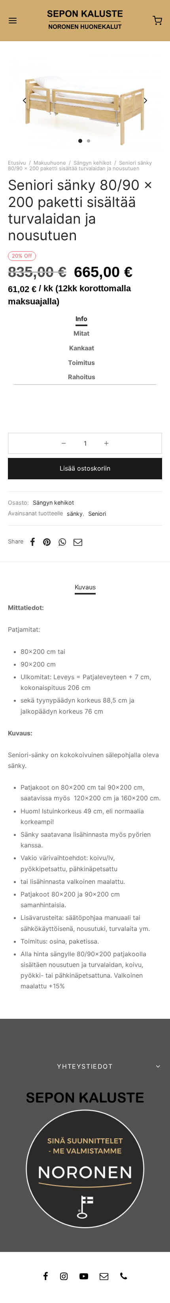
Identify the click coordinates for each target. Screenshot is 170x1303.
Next (145, 100)
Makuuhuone (50, 163)
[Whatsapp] (62, 542)
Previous (24, 100)
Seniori (97, 513)
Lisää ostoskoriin (85, 468)
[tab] (81, 319)
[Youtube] (84, 1277)
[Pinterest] (47, 542)
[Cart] (157, 20)
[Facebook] (32, 542)
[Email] (78, 542)
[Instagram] (64, 1277)
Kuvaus (85, 587)
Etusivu (17, 163)
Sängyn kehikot (92, 163)
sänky (75, 513)
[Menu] (12, 20)
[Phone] (123, 1277)
